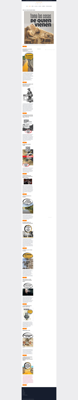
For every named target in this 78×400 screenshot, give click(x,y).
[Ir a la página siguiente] (49, 217)
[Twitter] (35, 3)
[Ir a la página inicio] (45, 49)
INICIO (23, 389)
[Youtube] (37, 3)
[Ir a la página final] (50, 217)
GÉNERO (23, 391)
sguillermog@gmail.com (37, 0)
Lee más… (24, 46)
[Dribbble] (39, 3)
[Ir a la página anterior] (46, 49)
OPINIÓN (23, 390)
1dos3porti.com (39, 2)
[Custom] (40, 3)
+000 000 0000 (32, 0)
